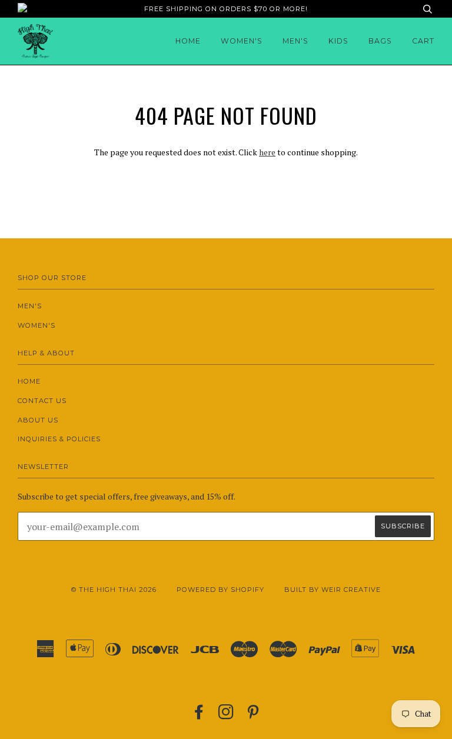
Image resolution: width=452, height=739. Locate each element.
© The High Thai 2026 (114, 589)
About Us (38, 420)
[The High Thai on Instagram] (226, 715)
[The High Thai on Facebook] (199, 715)
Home (188, 40)
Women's (241, 40)
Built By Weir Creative (332, 589)
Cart (423, 40)
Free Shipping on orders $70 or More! (226, 9)
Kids (338, 40)
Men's (295, 40)
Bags (380, 40)
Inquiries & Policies (59, 439)
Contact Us (42, 401)
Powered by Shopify (220, 589)
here (267, 152)
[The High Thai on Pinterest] (253, 715)
